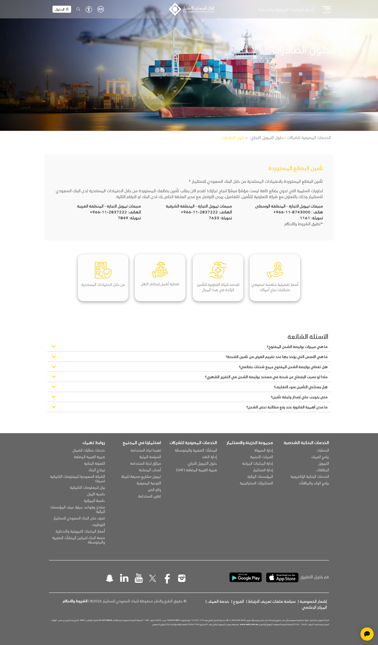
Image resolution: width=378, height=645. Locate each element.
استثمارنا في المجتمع (142, 442)
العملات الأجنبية (261, 456)
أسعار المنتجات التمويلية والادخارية (286, 9)
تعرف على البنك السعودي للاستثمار (79, 518)
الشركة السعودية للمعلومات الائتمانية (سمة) (77, 478)
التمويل (323, 463)
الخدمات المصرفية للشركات (309, 137)
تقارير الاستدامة (149, 496)
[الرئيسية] (191, 9)
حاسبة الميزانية (94, 500)
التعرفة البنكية (94, 463)
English (100, 9)
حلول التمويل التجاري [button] (202, 463)
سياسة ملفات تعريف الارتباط (272, 601)
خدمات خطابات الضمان (89, 450)
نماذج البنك (96, 470)
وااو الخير (154, 489)
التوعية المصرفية (148, 483)
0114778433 (105, 620)
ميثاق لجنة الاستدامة (145, 463)
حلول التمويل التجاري (267, 137)
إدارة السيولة (263, 450)
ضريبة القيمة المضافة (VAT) (196, 470)
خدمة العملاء (218, 601)
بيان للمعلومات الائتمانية (87, 487)
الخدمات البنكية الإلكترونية (309, 476)
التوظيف (98, 524)
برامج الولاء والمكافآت (314, 483)
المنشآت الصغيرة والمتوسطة (196, 450)
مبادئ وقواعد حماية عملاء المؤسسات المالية (77, 509)
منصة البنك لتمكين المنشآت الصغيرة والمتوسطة (78, 539)
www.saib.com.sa (249, 624)
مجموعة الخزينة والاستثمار (249, 442)
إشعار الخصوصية (313, 601)
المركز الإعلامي (314, 606)
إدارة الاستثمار (263, 470)
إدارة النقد (209, 456)
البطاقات (322, 470)
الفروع (238, 601)
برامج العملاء (320, 456)
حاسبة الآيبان (96, 494)
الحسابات (323, 450)
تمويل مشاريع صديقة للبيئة (141, 476)
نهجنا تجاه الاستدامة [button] (146, 450)
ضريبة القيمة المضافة (89, 456)
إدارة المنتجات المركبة (257, 463)
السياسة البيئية (150, 456)
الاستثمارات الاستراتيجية (256, 483)
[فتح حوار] (367, 634)
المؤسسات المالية (260, 476)
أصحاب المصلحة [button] (150, 470)
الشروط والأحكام (75, 601)
